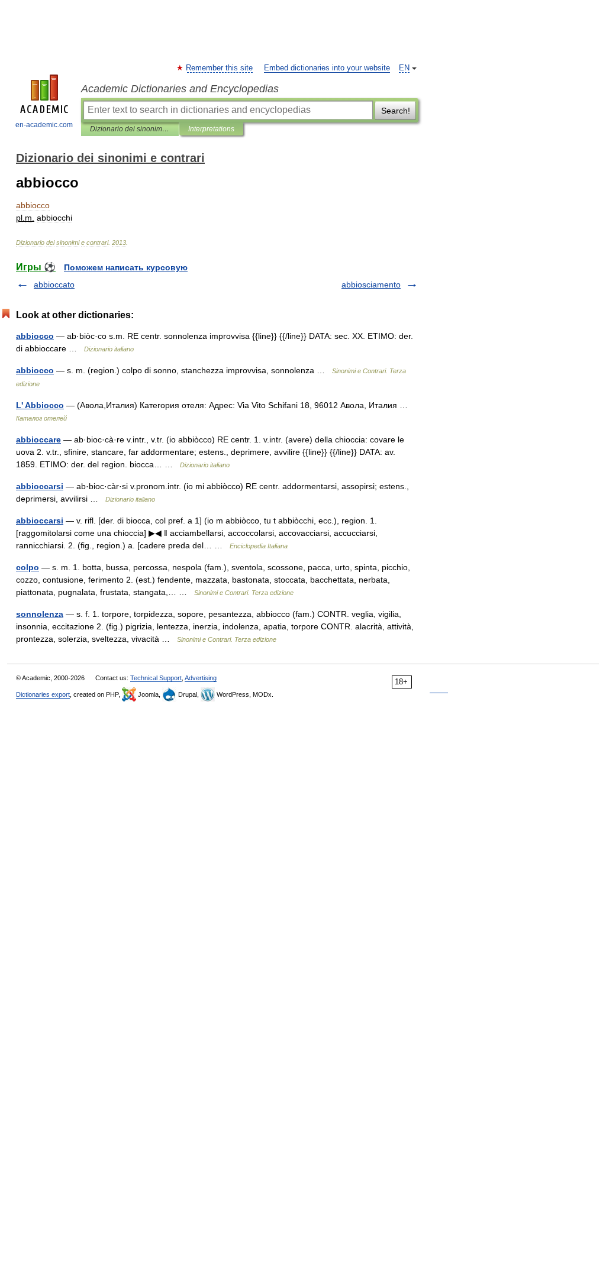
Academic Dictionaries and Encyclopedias (180, 89)
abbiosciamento (371, 284)
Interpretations (211, 129)
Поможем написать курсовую (126, 267)
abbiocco (35, 336)
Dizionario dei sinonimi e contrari (130, 129)
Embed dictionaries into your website (327, 68)
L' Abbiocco (40, 405)
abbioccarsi (39, 486)
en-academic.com (44, 125)
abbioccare (38, 439)
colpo (27, 567)
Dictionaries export (43, 694)
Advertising (201, 677)
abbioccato (54, 284)
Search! (395, 110)
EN (404, 68)
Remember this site (220, 68)
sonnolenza (39, 614)
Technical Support (156, 677)
